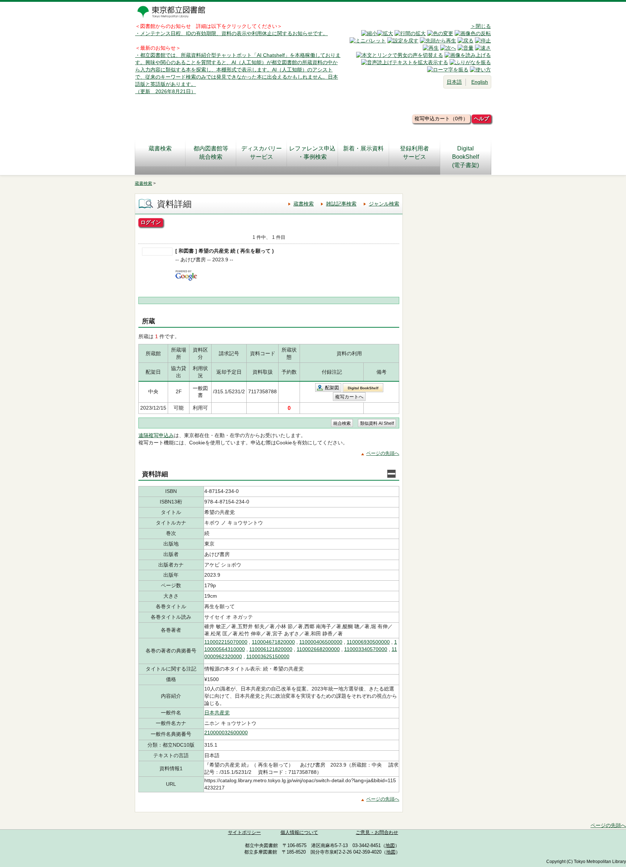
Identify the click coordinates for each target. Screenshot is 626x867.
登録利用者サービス (414, 152)
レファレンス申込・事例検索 (312, 152)
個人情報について (299, 832)
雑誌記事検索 (341, 204)
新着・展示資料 (363, 148)
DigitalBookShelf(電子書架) (465, 156)
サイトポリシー (244, 832)
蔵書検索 (160, 148)
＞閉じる (481, 26)
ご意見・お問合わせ (377, 832)
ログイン (151, 222)
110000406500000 (320, 642)
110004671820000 (273, 642)
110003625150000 (267, 656)
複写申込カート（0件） (441, 118)
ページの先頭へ (382, 453)
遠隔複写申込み (156, 435)
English (479, 82)
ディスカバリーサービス (261, 152)
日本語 (454, 82)
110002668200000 (318, 649)
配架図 (332, 387)
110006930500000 (368, 642)
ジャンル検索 (384, 204)
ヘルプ (481, 118)
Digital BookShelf (363, 388)
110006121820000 (270, 649)
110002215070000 (225, 642)
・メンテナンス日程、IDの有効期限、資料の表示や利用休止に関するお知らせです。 (231, 33)
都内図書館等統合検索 (210, 152)
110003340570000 (365, 649)
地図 (390, 845)
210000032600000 (226, 732)
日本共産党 (217, 712)
